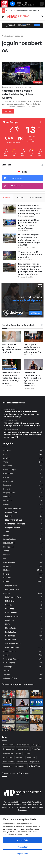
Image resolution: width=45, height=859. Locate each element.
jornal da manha (22, 749)
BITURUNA (9, 601)
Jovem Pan (36, 749)
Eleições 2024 (9, 493)
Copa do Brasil (11, 512)
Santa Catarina (9, 651)
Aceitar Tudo (22, 840)
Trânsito (6, 670)
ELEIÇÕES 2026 (12, 589)
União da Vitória (12, 647)
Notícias (6, 570)
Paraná (6, 574)
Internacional (8, 547)
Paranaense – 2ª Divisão (15, 524)
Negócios (7, 566)
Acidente (6, 450)
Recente (20, 197)
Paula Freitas (10, 632)
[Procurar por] (42, 17)
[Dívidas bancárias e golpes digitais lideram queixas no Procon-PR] (8, 719)
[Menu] (3, 17)
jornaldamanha (8, 749)
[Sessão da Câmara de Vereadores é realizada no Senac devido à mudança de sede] (11, 364)
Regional (6, 593)
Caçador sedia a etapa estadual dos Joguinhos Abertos (17, 94)
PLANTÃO (7, 578)
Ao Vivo (6, 458)
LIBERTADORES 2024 (14, 520)
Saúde (5, 655)
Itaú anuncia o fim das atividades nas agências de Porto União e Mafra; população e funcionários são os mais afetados (30, 269)
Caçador (8, 605)
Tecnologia (7, 667)
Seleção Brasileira (12, 528)
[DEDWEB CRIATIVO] (22, 25)
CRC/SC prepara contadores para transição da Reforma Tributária (33, 348)
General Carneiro (12, 616)
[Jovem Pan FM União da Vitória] (18, 16)
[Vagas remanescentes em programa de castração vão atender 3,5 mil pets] (36, 727)
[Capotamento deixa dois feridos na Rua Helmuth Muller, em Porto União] (22, 727)
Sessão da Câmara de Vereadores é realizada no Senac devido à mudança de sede (11, 377)
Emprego (6, 497)
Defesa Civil (8, 481)
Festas (6, 535)
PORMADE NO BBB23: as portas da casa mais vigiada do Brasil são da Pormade (28, 224)
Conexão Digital (9, 470)
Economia (7, 485)
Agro (5, 454)
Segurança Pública (10, 659)
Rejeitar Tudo (22, 854)
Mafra (7, 624)
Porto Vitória (10, 640)
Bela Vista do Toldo (13, 597)
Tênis (7, 531)
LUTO (5, 558)
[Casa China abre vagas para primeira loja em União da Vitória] (8, 694)
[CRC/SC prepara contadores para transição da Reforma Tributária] (33, 336)
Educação (7, 489)
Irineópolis (9, 620)
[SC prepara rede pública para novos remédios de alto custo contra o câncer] (22, 719)
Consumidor (8, 473)
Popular (6, 197)
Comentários (36, 197)
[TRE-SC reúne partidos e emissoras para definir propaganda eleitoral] (36, 719)
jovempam (7, 87)
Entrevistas (7, 501)
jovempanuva (8, 753)
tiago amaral (7, 766)
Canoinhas (9, 609)
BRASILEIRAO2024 (13, 508)
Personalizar (23, 847)
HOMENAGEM (8, 543)
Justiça (6, 551)
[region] (22, 837)
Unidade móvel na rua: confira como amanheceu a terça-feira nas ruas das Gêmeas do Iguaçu (30, 209)
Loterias (6, 555)
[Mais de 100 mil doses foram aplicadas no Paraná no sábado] (11, 336)
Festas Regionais (10, 539)
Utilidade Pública (10, 678)
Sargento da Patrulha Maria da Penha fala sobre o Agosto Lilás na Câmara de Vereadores (32, 379)
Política (6, 582)
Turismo (6, 674)
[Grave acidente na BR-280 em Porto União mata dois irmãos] (9, 255)
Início (6, 36)
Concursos (7, 466)
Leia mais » (8, 111)
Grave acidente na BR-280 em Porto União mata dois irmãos (30, 254)
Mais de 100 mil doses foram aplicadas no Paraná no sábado (11, 348)
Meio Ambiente (9, 562)
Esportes (6, 504)
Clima (5, 462)
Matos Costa (10, 628)
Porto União (10, 636)
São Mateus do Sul (13, 643)
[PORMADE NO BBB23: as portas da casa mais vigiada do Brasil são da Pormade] (9, 223)
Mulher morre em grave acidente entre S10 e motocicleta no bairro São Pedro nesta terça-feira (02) (29, 240)
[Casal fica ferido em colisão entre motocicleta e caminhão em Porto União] (22, 710)
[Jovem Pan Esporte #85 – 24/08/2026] (36, 710)
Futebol (8, 516)
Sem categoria (9, 663)
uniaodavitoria (20, 766)
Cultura (6, 477)
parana (18, 753)
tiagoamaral (34, 762)
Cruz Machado (11, 613)
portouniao (19, 757)
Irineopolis (36, 745)
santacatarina (22, 762)
